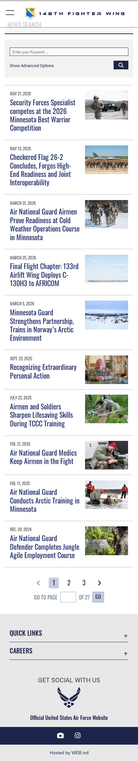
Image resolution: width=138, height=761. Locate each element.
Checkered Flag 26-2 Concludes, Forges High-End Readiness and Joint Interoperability (40, 169)
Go (98, 596)
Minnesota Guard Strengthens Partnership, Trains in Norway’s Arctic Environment (42, 325)
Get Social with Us (69, 680)
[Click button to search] (121, 65)
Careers (21, 650)
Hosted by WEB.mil (69, 752)
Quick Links (26, 633)
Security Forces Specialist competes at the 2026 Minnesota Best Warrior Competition (42, 115)
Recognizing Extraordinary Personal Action (43, 371)
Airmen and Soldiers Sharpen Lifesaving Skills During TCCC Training (41, 414)
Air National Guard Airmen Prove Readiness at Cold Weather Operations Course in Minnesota (45, 224)
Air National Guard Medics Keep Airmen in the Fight (43, 456)
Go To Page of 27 (62, 597)
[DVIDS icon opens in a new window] (60, 735)
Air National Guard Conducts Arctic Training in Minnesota (45, 500)
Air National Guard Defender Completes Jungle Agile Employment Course (44, 546)
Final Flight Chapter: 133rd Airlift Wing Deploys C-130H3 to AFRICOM (44, 274)
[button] (10, 13)
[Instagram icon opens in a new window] (77, 735)
